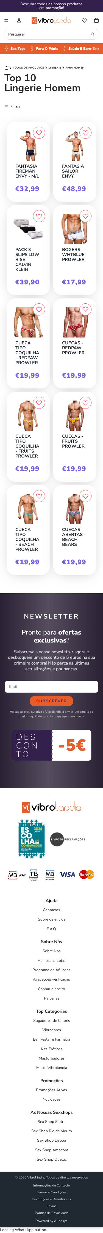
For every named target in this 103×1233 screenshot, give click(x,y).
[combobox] (48, 34)
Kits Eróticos (51, 1049)
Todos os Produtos (28, 68)
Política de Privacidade (51, 1213)
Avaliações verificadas (51, 979)
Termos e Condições (51, 1192)
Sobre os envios (51, 919)
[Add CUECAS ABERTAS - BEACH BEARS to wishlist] (85, 496)
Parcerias (51, 998)
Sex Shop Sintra (51, 1121)
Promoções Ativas (51, 1090)
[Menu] (6, 20)
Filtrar (15, 106)
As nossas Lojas (52, 960)
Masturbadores (52, 1058)
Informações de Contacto (51, 1185)
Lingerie (54, 68)
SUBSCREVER (51, 701)
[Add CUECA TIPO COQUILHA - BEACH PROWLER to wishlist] (39, 496)
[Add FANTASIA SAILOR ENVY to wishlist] (85, 133)
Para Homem (75, 68)
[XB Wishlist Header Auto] (84, 20)
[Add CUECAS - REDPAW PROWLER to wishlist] (85, 309)
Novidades (51, 1099)
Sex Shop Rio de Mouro (51, 1131)
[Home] (6, 68)
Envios (52, 1206)
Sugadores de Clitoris (51, 1020)
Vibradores (51, 1030)
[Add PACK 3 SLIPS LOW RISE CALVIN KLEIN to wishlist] (39, 216)
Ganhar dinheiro (51, 989)
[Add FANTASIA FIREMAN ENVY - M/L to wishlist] (39, 133)
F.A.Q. (52, 929)
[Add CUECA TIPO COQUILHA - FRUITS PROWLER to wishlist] (39, 403)
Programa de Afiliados (51, 970)
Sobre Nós (52, 951)
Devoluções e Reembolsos (51, 1199)
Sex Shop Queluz (51, 1159)
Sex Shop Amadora (51, 1150)
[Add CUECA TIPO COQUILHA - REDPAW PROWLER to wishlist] (39, 309)
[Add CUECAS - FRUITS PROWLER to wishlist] (85, 403)
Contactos (51, 910)
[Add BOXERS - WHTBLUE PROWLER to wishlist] (85, 216)
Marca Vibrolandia (51, 1067)
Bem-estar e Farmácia (51, 1039)
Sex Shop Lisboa (51, 1140)
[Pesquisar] (92, 34)
